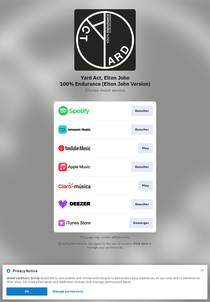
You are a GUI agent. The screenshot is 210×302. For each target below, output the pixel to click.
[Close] (202, 270)
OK (27, 291)
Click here (140, 243)
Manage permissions (67, 291)
